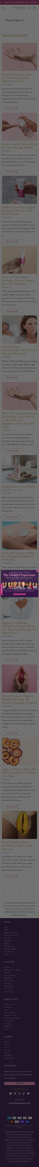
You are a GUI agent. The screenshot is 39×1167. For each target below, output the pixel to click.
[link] (19, 583)
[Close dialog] (37, 570)
